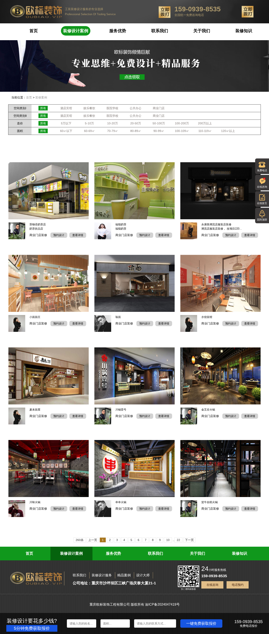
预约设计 (58, 235)
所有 (43, 108)
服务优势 (117, 30)
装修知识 (243, 30)
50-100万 (159, 123)
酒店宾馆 (66, 108)
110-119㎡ (205, 131)
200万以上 (205, 123)
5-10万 (89, 123)
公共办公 (135, 108)
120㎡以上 (228, 131)
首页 (33, 30)
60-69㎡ (89, 131)
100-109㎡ (182, 131)
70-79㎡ (112, 131)
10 (168, 540)
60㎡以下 (66, 131)
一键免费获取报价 (201, 623)
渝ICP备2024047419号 (162, 604)
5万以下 (66, 123)
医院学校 (112, 108)
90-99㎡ (158, 131)
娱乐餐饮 (89, 108)
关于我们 (201, 30)
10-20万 (112, 123)
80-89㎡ (135, 131)
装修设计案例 (75, 30)
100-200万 (182, 123)
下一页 (189, 540)
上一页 (92, 540)
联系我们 (159, 30)
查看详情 (77, 235)
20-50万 (135, 123)
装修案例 (41, 97)
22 (178, 540)
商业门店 (159, 108)
